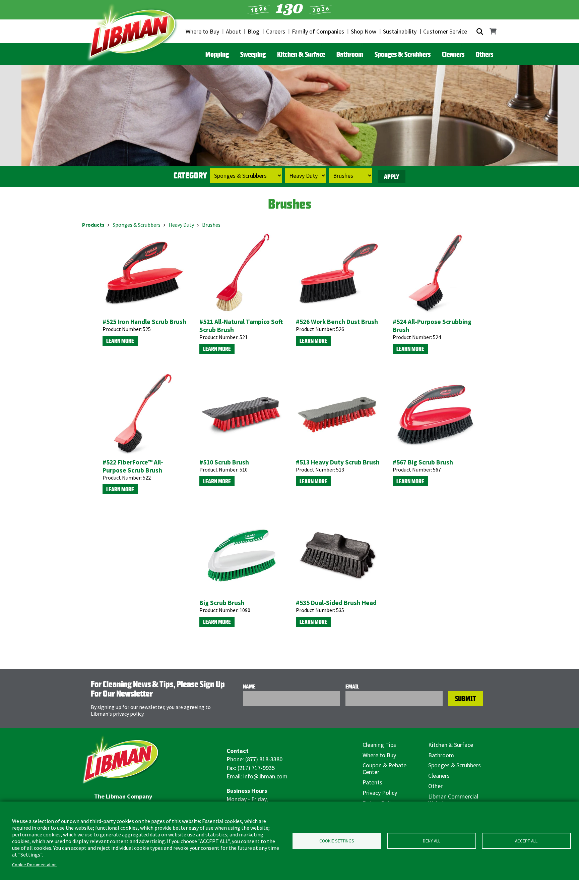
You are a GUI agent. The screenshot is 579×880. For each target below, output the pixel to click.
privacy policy (128, 713)
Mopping (217, 54)
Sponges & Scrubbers (403, 54)
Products (93, 224)
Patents (372, 782)
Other (435, 786)
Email (352, 686)
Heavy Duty (181, 224)
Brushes (211, 224)
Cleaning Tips (379, 745)
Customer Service (445, 31)
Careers (275, 31)
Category (190, 175)
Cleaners (453, 54)
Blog (253, 31)
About (233, 31)
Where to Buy (202, 31)
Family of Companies (318, 31)
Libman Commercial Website (453, 799)
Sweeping (253, 54)
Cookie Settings (336, 841)
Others (484, 54)
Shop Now (363, 31)
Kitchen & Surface (301, 54)
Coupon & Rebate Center (384, 768)
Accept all (526, 841)
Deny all (431, 841)
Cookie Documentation (34, 865)
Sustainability (399, 31)
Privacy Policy (380, 792)
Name (249, 686)
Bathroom (349, 54)
